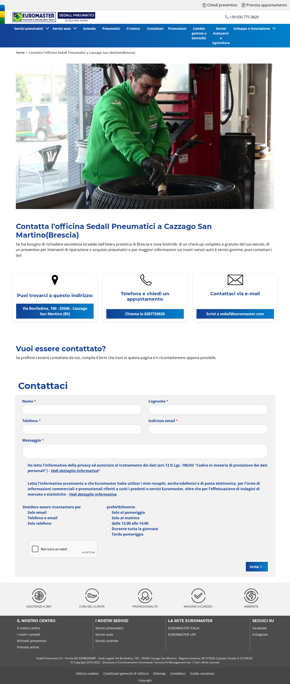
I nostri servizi (111, 621)
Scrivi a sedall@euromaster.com (235, 313)
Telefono (31, 420)
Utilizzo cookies (87, 673)
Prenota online (28, 647)
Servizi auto (104, 634)
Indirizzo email (163, 420)
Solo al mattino (126, 517)
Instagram (260, 634)
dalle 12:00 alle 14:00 (130, 523)
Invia (254, 566)
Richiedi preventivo (31, 641)
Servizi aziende (106, 641)
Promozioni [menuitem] (177, 28)
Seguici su (263, 621)
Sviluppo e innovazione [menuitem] (253, 28)
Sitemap (159, 673)
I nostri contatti (28, 634)
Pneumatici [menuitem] (111, 28)
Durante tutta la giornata (135, 528)
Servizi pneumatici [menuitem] (29, 28)
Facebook (259, 628)
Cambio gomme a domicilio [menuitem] (199, 33)
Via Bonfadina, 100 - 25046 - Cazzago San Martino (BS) (55, 311)
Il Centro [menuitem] (133, 28)
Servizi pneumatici (109, 628)
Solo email (37, 512)
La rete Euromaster (190, 621)
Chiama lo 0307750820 (145, 313)
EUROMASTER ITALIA (183, 628)
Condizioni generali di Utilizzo (126, 673)
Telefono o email (43, 517)
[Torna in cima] (278, 674)
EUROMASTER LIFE (182, 634)
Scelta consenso (202, 673)
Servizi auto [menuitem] (63, 28)
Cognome (158, 401)
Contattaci (178, 673)
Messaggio (33, 440)
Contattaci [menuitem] (155, 28)
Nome (29, 401)
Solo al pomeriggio (128, 512)
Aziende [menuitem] (89, 28)
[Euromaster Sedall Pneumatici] (51, 17)
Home (20, 52)
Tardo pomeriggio (127, 534)
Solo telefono (39, 523)
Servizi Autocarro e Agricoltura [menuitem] (221, 35)
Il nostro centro (36, 621)
